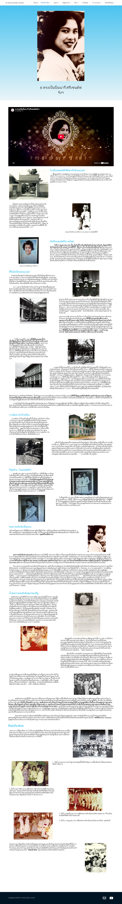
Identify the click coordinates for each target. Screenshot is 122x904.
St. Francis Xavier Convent (15, 3)
